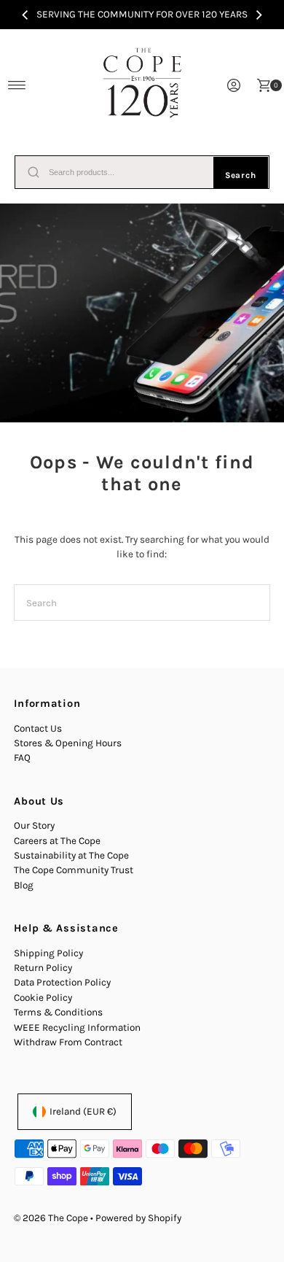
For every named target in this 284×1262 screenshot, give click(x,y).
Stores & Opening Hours (68, 743)
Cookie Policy (43, 997)
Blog (23, 885)
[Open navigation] (17, 85)
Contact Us (38, 728)
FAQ (22, 757)
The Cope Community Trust (73, 869)
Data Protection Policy (62, 982)
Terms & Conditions (58, 1012)
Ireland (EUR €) (83, 1111)
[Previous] (25, 14)
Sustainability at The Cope (71, 855)
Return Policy (43, 967)
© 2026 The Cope (51, 1217)
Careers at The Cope (57, 840)
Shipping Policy (48, 953)
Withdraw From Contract (68, 1042)
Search (240, 175)
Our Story (34, 825)
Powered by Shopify (138, 1217)
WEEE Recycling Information (77, 1027)
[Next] (258, 14)
